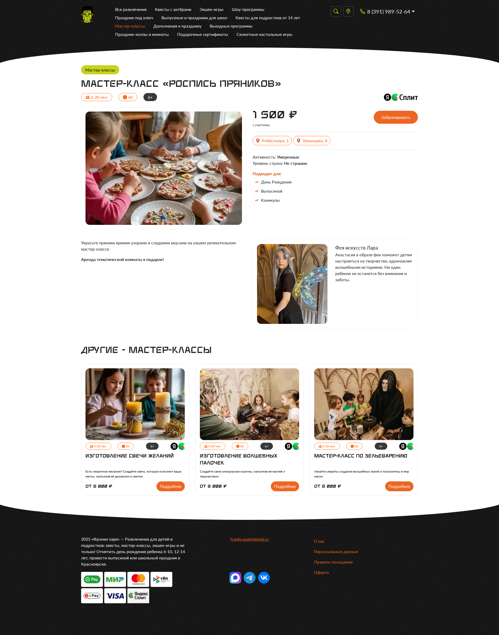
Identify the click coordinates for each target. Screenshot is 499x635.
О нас (319, 541)
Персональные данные (336, 551)
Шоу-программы (248, 9)
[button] (387, 11)
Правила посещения (333, 561)
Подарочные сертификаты (202, 34)
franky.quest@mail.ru (249, 538)
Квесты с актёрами (173, 9)
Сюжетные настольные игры (264, 34)
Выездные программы (231, 25)
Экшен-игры (212, 9)
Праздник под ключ (134, 17)
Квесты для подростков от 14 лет (267, 17)
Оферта (321, 572)
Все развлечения (131, 9)
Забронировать (395, 117)
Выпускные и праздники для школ (194, 17)
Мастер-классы (130, 25)
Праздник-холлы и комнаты (142, 34)
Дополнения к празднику (177, 25)
